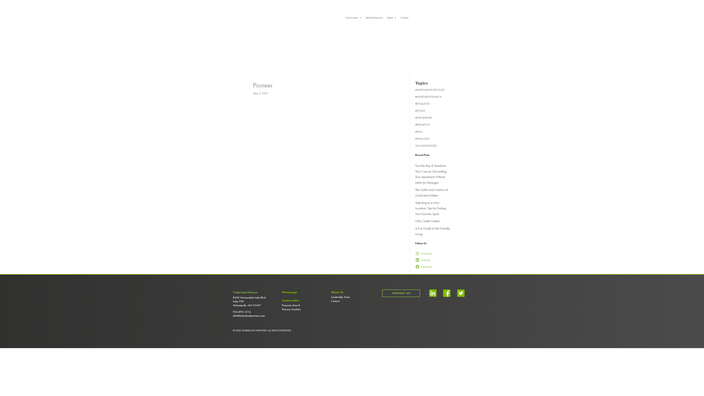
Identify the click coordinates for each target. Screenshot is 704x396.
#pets (419, 132)
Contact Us (401, 293)
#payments (422, 124)
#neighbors (423, 118)
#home (420, 111)
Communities (351, 17)
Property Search (291, 305)
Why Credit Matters (427, 221)
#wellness (422, 139)
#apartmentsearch (428, 97)
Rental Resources (374, 17)
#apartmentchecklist (430, 90)
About (390, 17)
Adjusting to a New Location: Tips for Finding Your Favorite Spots (430, 208)
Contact (404, 17)
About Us (337, 292)
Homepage (289, 292)
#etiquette (422, 104)
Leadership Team (340, 297)
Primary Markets (291, 309)
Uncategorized (426, 146)
